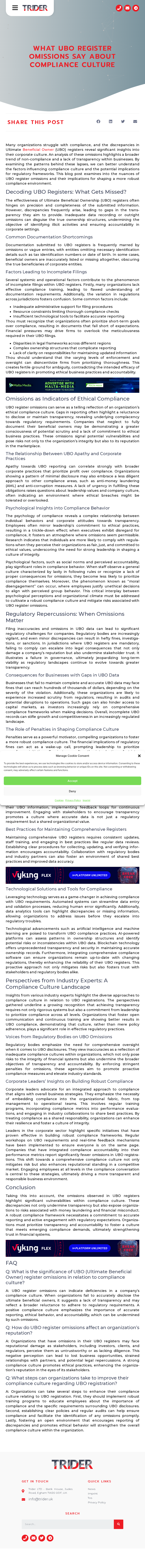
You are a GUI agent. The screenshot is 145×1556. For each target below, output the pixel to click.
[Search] (118, 1524)
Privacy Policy (73, 800)
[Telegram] (135, 8)
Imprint (86, 800)
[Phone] (119, 8)
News (91, 1489)
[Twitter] (41, 1538)
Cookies (59, 800)
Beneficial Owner (38, 150)
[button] (139, 756)
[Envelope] (127, 8)
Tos (90, 1498)
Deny (72, 791)
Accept (73, 780)
